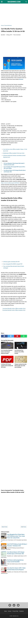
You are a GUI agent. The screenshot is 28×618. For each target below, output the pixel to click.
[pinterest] (17, 336)
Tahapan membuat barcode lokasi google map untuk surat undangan (20, 366)
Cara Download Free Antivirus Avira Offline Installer (19, 352)
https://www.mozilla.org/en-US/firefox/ (10, 183)
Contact (9, 611)
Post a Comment (17, 34)
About (5, 611)
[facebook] (4, 336)
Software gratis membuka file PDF (11, 261)
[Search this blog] (26, 2)
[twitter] (11, 336)
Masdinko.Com (14, 2)
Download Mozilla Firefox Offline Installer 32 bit (14, 308)
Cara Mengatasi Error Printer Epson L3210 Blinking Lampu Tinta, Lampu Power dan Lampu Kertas (16, 536)
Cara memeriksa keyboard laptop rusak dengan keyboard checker (6, 352)
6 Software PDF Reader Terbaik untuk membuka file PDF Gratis (7, 366)
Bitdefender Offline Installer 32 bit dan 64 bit (13, 153)
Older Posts (23, 526)
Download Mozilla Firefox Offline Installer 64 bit (14, 310)
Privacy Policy (15, 611)
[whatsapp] (24, 336)
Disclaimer (21, 611)
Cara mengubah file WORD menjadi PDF (12, 264)
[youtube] (18, 605)
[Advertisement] (14, 14)
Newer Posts (4, 526)
